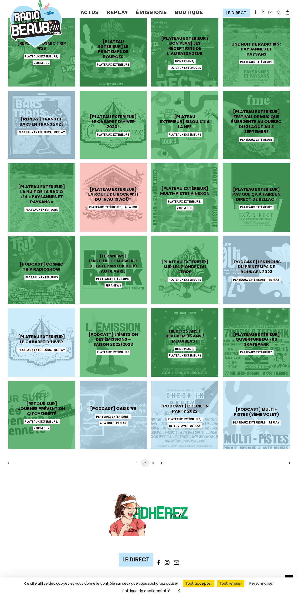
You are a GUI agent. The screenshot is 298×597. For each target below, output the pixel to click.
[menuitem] (89, 12)
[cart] (286, 12)
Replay (117, 12)
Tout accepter (198, 583)
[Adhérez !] (149, 514)
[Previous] (14, 464)
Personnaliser (261, 583)
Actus (90, 12)
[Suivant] (284, 464)
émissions (151, 12)
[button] (237, 12)
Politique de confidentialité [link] (146, 591)
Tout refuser (230, 583)
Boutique (189, 12)
